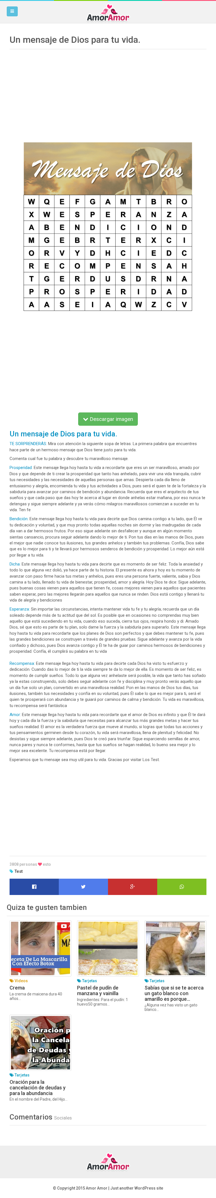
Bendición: (19, 518)
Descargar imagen (110, 419)
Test (18, 871)
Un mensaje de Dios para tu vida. (63, 434)
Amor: (16, 714)
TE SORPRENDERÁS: (28, 443)
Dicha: (15, 564)
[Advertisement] (108, 91)
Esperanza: (20, 609)
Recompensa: (23, 663)
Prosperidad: (21, 467)
